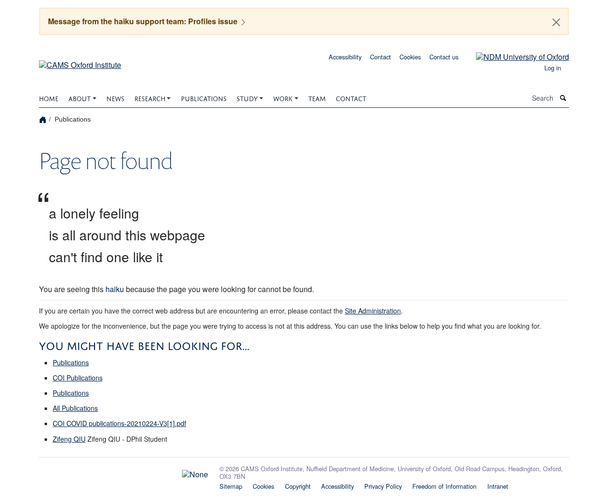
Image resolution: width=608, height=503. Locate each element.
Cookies (410, 56)
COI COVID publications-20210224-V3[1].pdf (119, 423)
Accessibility (345, 56)
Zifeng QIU (69, 439)
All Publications (75, 408)
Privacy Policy (383, 486)
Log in (552, 67)
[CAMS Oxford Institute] (80, 61)
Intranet (497, 486)
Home (48, 98)
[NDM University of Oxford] (515, 55)
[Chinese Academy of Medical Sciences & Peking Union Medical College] (123, 472)
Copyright (298, 486)
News (115, 98)
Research (149, 98)
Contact (380, 56)
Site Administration (373, 310)
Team (317, 98)
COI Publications (78, 377)
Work (283, 98)
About (79, 98)
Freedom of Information (444, 486)
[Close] (556, 22)
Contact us (443, 56)
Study (247, 98)
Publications (204, 98)
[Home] (44, 119)
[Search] (563, 98)
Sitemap (230, 486)
